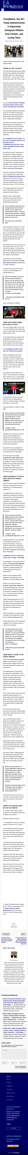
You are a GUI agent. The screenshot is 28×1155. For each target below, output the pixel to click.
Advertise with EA (11, 1093)
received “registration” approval (12, 585)
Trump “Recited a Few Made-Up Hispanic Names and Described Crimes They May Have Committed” (14, 105)
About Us (9, 1079)
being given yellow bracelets (13, 262)
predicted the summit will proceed (13, 458)
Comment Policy (10, 1096)
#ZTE (15, 631)
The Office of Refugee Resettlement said (14, 175)
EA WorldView (16, 1153)
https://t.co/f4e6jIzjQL (11, 644)
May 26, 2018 (20, 430)
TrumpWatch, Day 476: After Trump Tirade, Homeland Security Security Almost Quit (13, 146)
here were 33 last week (15, 168)
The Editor (9, 1082)
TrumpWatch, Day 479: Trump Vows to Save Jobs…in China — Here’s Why (13, 557)
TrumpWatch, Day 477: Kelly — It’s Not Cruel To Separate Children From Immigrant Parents (14, 140)
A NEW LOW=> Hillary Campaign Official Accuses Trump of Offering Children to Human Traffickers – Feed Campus (14, 1030)
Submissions (10, 1089)
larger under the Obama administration (11, 909)
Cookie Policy (10, 1100)
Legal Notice (9, 1086)
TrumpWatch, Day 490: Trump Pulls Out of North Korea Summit (13, 350)
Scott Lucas (12, 41)
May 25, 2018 (20, 536)
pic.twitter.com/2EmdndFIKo (13, 293)
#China (22, 633)
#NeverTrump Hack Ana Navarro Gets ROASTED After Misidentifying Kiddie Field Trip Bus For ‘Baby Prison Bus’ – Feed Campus (14, 1002)
